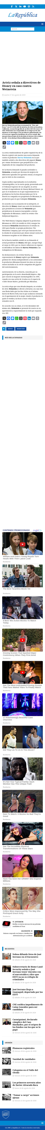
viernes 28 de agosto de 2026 (25, 1033)
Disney (10, 329)
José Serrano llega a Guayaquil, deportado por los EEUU (28, 992)
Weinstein (21, 329)
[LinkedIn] (20, 6)
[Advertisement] (22, 55)
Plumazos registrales (24, 1048)
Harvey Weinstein (24, 157)
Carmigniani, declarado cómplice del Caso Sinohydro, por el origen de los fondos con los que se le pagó (27, 1024)
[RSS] (33, 6)
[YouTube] (25, 6)
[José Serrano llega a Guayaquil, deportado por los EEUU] (6, 991)
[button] (42, 24)
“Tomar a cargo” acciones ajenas (26, 1096)
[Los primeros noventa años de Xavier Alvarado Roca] (6, 1084)
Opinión (8, 1043)
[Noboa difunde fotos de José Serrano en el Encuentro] (6, 956)
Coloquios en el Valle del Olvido (25, 1071)
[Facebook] (12, 6)
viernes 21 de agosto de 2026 (25, 1101)
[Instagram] (29, 6)
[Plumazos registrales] (6, 1050)
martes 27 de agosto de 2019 (14, 95)
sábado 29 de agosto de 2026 (25, 960)
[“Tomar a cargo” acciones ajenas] (6, 1097)
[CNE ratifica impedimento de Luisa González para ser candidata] (6, 1006)
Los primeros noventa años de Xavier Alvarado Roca (27, 1083)
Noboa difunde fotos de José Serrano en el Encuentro (27, 955)
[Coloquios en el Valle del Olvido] (6, 1072)
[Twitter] (16, 6)
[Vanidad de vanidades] (6, 1061)
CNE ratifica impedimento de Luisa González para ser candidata (28, 1007)
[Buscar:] (22, 29)
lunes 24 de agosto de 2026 (25, 1088)
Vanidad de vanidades (24, 1059)
